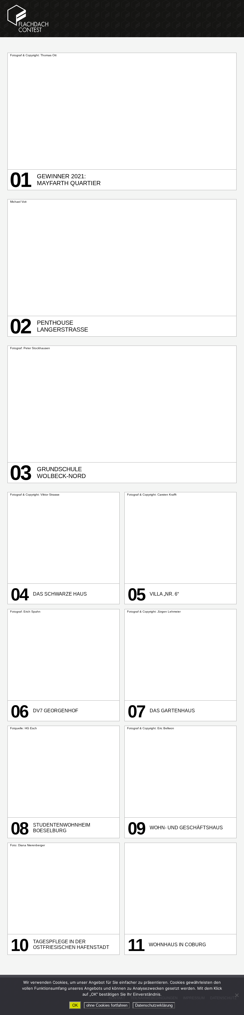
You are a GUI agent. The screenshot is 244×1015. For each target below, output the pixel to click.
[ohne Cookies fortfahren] (237, 995)
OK (75, 1005)
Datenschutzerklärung (154, 1005)
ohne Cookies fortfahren (106, 1005)
